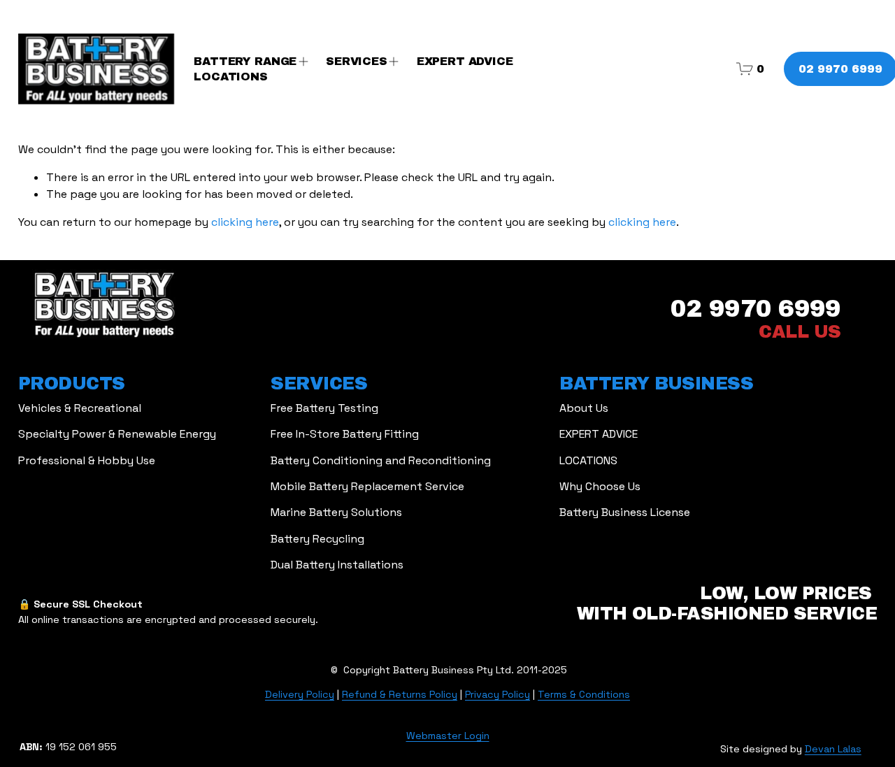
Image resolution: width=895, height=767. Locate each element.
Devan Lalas (833, 749)
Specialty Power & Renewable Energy (117, 433)
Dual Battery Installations (337, 564)
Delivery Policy (299, 694)
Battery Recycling (317, 538)
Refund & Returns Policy (399, 694)
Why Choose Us (599, 486)
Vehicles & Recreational (79, 408)
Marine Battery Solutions (336, 512)
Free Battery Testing (324, 408)
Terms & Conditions (584, 694)
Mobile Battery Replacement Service (367, 486)
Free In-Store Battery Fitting (345, 433)
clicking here (245, 222)
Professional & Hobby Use (86, 460)
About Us (583, 408)
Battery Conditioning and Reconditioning (381, 460)
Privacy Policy (497, 694)
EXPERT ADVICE (465, 61)
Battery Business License (624, 512)
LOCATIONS (231, 77)
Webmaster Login (447, 735)
